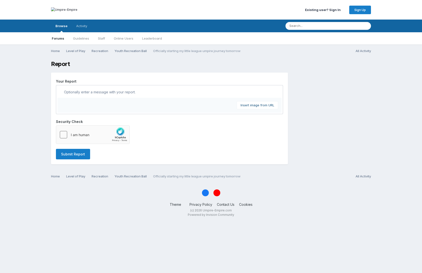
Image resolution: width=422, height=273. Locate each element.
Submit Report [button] (73, 154)
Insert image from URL (257, 105)
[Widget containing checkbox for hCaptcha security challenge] (93, 134)
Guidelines (81, 38)
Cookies (246, 204)
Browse (61, 26)
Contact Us (225, 204)
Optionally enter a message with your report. (99, 92)
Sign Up (360, 10)
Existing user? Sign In (323, 10)
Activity (81, 26)
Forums (58, 38)
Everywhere (345, 26)
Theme (176, 204)
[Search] (366, 26)
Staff (101, 38)
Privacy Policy (201, 204)
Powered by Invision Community (211, 215)
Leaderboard (152, 38)
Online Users (123, 38)
